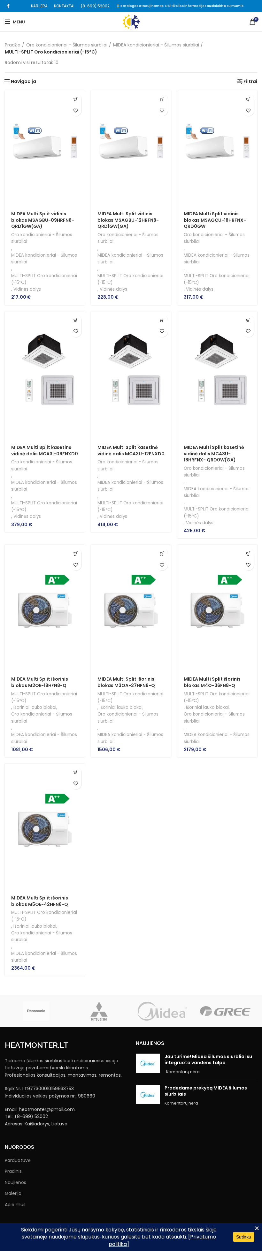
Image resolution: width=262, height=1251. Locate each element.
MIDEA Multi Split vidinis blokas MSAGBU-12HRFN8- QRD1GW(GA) (128, 220)
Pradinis (13, 1171)
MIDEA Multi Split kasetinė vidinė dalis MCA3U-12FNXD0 (131, 450)
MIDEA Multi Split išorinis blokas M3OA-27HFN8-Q (126, 682)
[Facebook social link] (8, 6)
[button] (75, 99)
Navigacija (23, 81)
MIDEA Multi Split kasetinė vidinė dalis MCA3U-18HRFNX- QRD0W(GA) (214, 453)
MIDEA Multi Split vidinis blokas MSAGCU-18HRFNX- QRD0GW (215, 220)
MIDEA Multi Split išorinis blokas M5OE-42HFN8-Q (39, 901)
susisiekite (216, 6)
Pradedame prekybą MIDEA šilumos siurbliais (206, 1091)
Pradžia (12, 45)
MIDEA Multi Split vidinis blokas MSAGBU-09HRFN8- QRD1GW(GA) (42, 220)
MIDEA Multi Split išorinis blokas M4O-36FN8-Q (212, 682)
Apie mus (15, 1205)
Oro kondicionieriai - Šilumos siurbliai (66, 45)
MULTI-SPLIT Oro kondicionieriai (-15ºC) (44, 279)
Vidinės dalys (27, 289)
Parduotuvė (18, 1160)
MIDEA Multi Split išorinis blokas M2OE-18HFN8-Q (39, 682)
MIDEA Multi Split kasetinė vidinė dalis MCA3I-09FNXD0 (44, 450)
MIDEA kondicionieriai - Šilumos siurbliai (156, 45)
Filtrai (250, 81)
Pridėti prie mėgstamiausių (75, 110)
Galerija (13, 1193)
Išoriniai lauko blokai (34, 707)
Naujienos (15, 1183)
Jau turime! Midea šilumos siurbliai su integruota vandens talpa (208, 1059)
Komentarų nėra (183, 1071)
